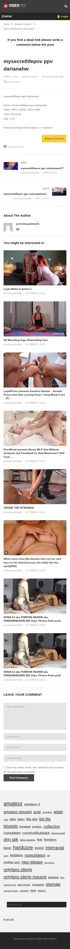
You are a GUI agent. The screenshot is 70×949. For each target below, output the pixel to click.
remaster (38, 884)
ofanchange (49, 863)
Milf (48, 856)
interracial (55, 847)
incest (39, 848)
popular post (10, 885)
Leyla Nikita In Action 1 (18, 288)
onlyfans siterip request (25, 877)
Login (64, 16)
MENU (8, 16)
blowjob (11, 826)
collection (52, 826)
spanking (24, 891)
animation (47, 812)
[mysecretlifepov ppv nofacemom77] (35, 168)
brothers (37, 826)
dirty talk (11, 839)
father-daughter (27, 840)
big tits (45, 819)
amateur (13, 803)
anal (37, 812)
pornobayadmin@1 (27, 223)
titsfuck (42, 890)
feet (39, 839)
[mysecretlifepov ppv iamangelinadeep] (35, 193)
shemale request (11, 891)
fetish (7, 848)
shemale (53, 884)
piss (62, 877)
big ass (32, 819)
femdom (50, 839)
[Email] (17, 228)
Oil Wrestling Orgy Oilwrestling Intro (26, 340)
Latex (6, 856)
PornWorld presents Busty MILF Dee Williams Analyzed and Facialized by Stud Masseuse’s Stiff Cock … (34, 453)
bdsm (21, 819)
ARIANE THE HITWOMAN (19, 507)
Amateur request (30, 76)
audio (6, 820)
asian (58, 811)
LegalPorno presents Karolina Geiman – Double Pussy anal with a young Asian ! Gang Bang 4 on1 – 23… (34, 395)
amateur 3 (32, 804)
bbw (13, 819)
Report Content (54, 138)
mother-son (12, 862)
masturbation (35, 855)
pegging (53, 877)
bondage (25, 826)
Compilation (12, 833)
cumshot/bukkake (36, 833)
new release (32, 862)
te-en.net (9, 919)
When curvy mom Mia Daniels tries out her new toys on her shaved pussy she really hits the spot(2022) (32, 562)
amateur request (16, 147)
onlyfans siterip (18, 869)
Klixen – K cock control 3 (36, 904)
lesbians (16, 855)
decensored (58, 833)
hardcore (23, 847)
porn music (24, 884)
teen (33, 890)
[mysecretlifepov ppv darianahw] (35, 267)
